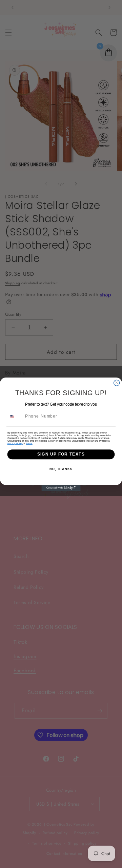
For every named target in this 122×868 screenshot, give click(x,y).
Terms (29, 443)
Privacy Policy (15, 443)
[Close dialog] (117, 383)
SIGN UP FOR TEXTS (61, 454)
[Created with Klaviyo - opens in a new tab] (60, 487)
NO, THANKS (61, 469)
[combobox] (15, 416)
